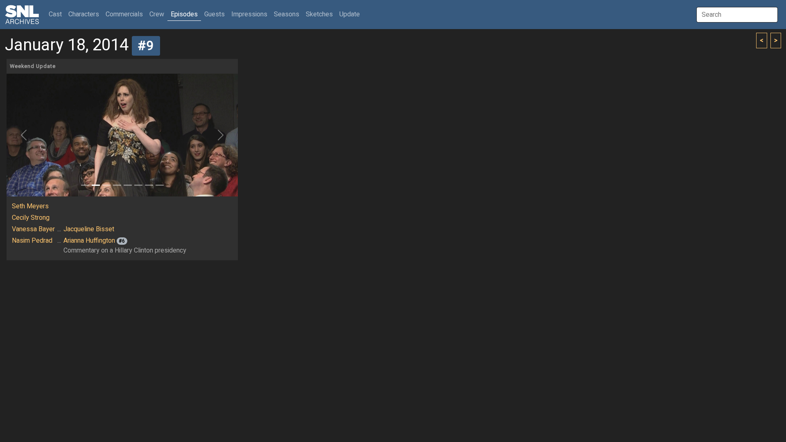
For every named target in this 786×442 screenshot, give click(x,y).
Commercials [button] (124, 14)
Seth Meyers (30, 206)
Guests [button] (214, 14)
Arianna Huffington (89, 241)
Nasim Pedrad (32, 241)
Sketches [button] (319, 14)
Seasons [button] (286, 14)
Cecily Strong (31, 218)
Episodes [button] (184, 14)
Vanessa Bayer (33, 229)
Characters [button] (83, 14)
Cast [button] (57, 14)
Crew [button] (156, 14)
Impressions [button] (249, 14)
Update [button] (349, 14)
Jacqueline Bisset (88, 229)
